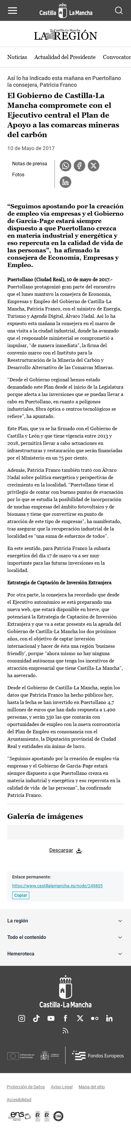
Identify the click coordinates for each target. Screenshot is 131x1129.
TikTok (36, 1018)
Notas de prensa (29, 164)
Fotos (18, 175)
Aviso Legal (62, 1086)
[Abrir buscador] (119, 10)
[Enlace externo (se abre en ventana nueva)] (47, 1116)
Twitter (80, 1018)
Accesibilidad (19, 1099)
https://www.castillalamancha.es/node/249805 (57, 885)
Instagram (21, 1018)
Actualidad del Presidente (65, 57)
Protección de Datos (26, 1086)
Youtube (51, 1018)
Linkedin (109, 1018)
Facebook (65, 1018)
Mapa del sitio (92, 1086)
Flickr (94, 1018)
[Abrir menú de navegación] (12, 10)
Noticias (17, 57)
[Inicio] (65, 991)
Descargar (61, 850)
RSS (65, 1030)
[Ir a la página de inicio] (66, 10)
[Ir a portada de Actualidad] (65, 35)
